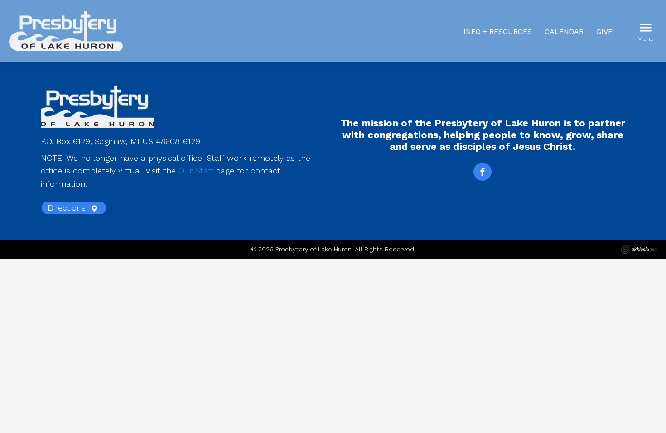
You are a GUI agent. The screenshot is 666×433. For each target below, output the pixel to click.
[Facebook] (482, 172)
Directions (68, 207)
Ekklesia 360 (639, 249)
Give (604, 31)
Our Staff (196, 170)
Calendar (564, 31)
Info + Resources (497, 31)
